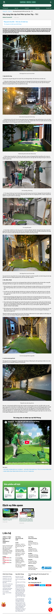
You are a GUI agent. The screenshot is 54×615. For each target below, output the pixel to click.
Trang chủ (5, 11)
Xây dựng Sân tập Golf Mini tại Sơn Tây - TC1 (23, 11)
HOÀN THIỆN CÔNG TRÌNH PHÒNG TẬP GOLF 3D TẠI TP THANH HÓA (18, 471)
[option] (9, 493)
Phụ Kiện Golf (48, 8)
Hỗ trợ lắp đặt (6, 591)
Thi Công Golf (5, 8)
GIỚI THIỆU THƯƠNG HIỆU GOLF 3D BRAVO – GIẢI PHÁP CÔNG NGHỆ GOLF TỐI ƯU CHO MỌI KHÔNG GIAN (27, 469)
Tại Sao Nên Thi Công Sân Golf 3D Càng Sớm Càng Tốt (10, 519)
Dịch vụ (10, 11)
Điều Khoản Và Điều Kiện (8, 584)
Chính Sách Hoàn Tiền (7, 579)
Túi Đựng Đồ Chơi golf (44, 496)
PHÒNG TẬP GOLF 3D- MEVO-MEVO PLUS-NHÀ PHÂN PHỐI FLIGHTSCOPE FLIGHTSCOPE (26, 520)
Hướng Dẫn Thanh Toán (7, 578)
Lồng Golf (27, 8)
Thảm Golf (37, 8)
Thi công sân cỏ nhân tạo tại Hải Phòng (12, 24)
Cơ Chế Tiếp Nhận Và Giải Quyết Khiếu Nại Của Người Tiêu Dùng (19, 600)
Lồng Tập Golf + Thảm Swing (20, 496)
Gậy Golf (16, 8)
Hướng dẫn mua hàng (7, 576)
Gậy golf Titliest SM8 (8, 496)
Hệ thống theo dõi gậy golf (32, 496)
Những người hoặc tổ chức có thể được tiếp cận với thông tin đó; (20, 586)
